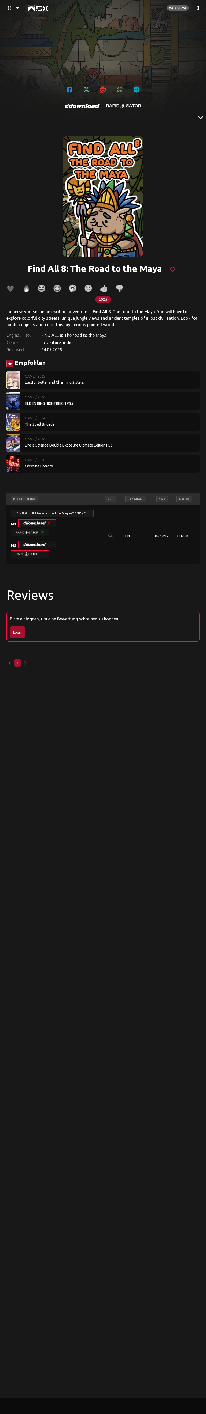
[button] (37, 523)
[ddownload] (82, 106)
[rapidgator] (123, 106)
